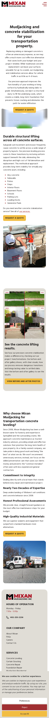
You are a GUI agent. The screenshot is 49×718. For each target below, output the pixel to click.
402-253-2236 (16, 617)
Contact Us (11, 643)
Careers (9, 640)
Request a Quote (24, 110)
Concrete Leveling (14, 658)
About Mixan (12, 633)
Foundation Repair (14, 668)
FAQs (8, 637)
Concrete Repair (13, 664)
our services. (24, 211)
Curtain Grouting (13, 661)
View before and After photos (23, 381)
